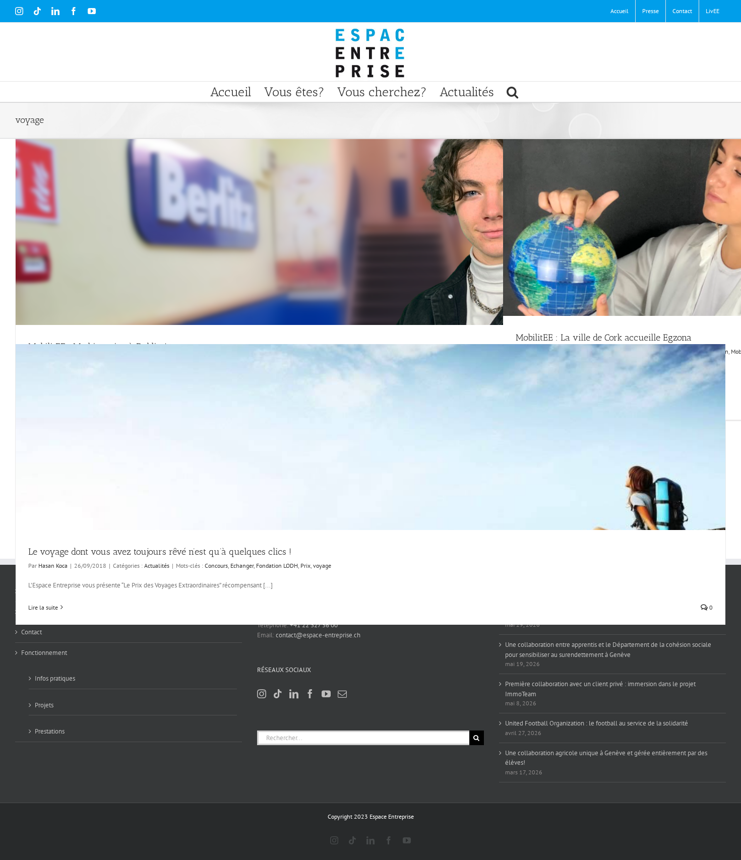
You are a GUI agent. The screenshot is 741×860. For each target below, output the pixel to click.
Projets (44, 705)
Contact (31, 632)
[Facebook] (310, 693)
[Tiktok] (277, 693)
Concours (216, 565)
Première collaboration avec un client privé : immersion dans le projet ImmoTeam (600, 689)
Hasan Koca (53, 565)
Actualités (156, 565)
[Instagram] (261, 693)
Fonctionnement (44, 652)
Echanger (242, 565)
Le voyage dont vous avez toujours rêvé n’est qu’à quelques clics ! (159, 551)
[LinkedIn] (293, 693)
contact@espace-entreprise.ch (318, 635)
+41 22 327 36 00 (314, 625)
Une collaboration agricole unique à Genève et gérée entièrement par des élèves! (606, 758)
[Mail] (342, 693)
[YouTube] (326, 693)
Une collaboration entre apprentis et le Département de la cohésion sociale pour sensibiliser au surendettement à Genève (608, 649)
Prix (305, 565)
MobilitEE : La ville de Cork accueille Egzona (604, 337)
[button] (512, 92)
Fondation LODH (277, 565)
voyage (322, 565)
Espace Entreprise (391, 816)
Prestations (50, 731)
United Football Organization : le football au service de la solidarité (596, 723)
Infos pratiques (55, 678)
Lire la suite (43, 607)
